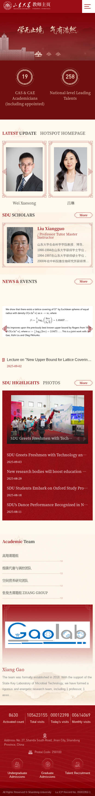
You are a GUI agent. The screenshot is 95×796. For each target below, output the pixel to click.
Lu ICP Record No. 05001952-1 (73, 792)
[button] (38, 54)
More (83, 215)
